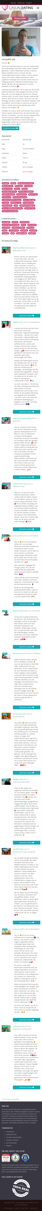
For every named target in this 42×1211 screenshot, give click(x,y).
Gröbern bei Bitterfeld (21, 782)
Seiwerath (16, 421)
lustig (4, 230)
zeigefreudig (21, 233)
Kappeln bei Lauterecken (22, 1029)
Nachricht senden (9, 128)
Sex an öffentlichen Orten (12, 208)
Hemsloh (37, 611)
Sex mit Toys (30, 208)
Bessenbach (35, 929)
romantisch (13, 230)
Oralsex (5, 203)
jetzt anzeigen (28, 167)
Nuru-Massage (29, 200)
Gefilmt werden (8, 194)
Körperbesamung (19, 197)
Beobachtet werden (25, 183)
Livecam (13, 3)
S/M (15, 205)
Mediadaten (9, 1208)
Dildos (17, 189)
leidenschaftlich (18, 228)
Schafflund (36, 653)
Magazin (28, 3)
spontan (24, 230)
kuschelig (6, 228)
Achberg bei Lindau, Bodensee (24, 852)
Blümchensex (7, 186)
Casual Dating (6, 1099)
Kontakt (16, 1208)
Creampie (28, 186)
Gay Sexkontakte (11, 1143)
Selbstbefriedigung (27, 205)
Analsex (5, 183)
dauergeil (6, 222)
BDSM (13, 183)
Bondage (18, 186)
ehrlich (15, 222)
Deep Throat (7, 189)
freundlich (32, 225)
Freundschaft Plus (9, 192)
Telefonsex (21, 3)
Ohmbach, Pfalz (19, 486)
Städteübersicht (11, 1134)
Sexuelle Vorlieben (12, 1140)
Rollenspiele (7, 205)
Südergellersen (34, 322)
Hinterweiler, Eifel (19, 250)
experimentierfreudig (10, 225)
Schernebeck (34, 536)
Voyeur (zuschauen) (9, 211)
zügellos (32, 233)
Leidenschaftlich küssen (11, 200)
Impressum (33, 1208)
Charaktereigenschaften (14, 1137)
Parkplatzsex (28, 203)
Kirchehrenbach (18, 716)
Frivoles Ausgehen (26, 192)
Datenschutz (24, 1208)
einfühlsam (24, 222)
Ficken (24, 189)
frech (23, 225)
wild (12, 233)
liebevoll (30, 228)
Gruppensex (21, 194)
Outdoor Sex (16, 203)
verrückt (33, 230)
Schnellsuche (10, 1132)
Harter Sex (33, 194)
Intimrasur (6, 197)
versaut (5, 233)
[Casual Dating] (17, 8)
